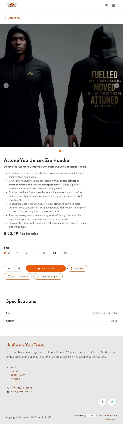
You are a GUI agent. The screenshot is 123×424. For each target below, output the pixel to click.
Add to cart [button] (48, 268)
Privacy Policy (17, 374)
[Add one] (20, 268)
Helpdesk (14, 378)
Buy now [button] (78, 268)
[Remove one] (8, 268)
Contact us (15, 371)
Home (12, 367)
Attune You (14, 17)
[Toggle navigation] (113, 5)
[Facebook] (102, 402)
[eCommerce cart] (106, 5)
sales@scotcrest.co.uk (23, 391)
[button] (6, 85)
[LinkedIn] (112, 402)
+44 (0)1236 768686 (21, 387)
